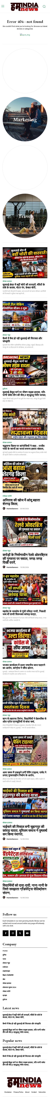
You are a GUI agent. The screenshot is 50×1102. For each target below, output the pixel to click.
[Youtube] (27, 933)
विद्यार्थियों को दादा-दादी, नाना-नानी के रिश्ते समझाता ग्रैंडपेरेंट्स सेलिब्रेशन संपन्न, (25, 889)
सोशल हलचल (7, 281)
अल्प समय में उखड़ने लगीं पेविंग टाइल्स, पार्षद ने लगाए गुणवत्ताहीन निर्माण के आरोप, (24, 774)
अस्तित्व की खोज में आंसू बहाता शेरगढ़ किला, (21, 502)
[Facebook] (6, 933)
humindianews (12, 509)
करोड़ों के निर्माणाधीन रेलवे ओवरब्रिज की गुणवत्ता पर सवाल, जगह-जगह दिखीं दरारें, (25, 559)
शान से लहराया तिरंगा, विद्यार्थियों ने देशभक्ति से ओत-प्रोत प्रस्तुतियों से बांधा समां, (24, 720)
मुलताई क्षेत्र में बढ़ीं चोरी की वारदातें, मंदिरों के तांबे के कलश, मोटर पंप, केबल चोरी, (24, 286)
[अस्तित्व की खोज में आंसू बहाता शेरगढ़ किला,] (25, 476)
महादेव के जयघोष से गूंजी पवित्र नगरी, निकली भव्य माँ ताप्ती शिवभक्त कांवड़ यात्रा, (24, 613)
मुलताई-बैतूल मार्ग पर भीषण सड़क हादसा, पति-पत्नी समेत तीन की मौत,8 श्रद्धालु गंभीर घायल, (24, 393)
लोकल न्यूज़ (6, 335)
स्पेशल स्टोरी (7, 496)
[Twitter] (20, 933)
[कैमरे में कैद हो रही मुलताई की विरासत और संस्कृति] (25, 316)
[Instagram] (13, 933)
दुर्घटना (5, 389)
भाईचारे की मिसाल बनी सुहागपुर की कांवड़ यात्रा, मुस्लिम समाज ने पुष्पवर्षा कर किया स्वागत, (25, 830)
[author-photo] (4, 508)
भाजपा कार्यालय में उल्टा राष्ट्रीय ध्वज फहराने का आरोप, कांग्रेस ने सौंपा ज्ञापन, (24, 666)
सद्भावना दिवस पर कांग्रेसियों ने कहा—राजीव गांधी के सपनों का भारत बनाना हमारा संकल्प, (24, 447)
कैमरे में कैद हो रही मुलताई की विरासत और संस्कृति (22, 340)
